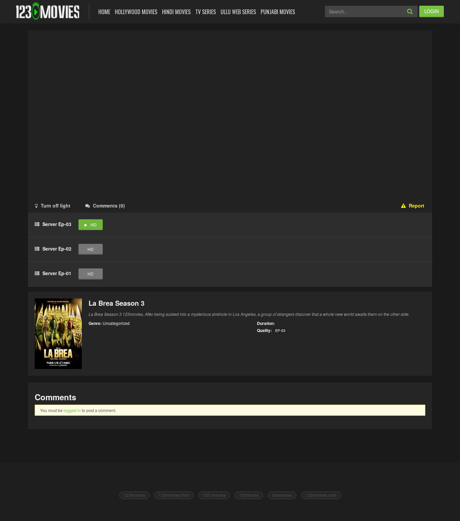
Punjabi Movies (278, 12)
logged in (72, 410)
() (109, 205)
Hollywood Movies (136, 12)
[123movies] (47, 11)
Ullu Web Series (238, 12)
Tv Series (205, 12)
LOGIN (431, 11)
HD (94, 224)
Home (104, 12)
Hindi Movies (176, 12)
